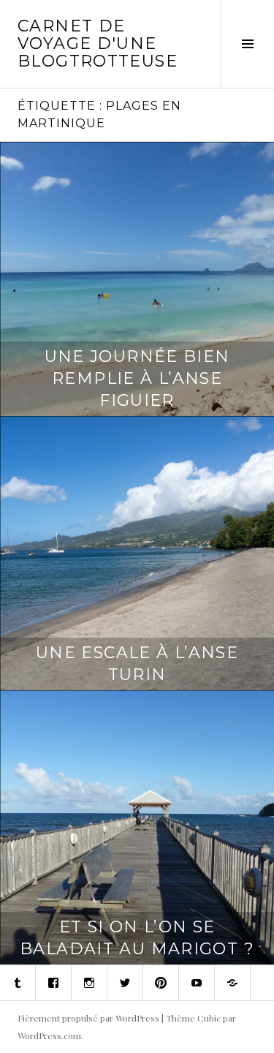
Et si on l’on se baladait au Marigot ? (137, 938)
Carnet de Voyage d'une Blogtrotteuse (98, 43)
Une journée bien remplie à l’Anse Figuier (137, 378)
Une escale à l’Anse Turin (137, 663)
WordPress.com (49, 1035)
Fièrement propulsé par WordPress (88, 1018)
